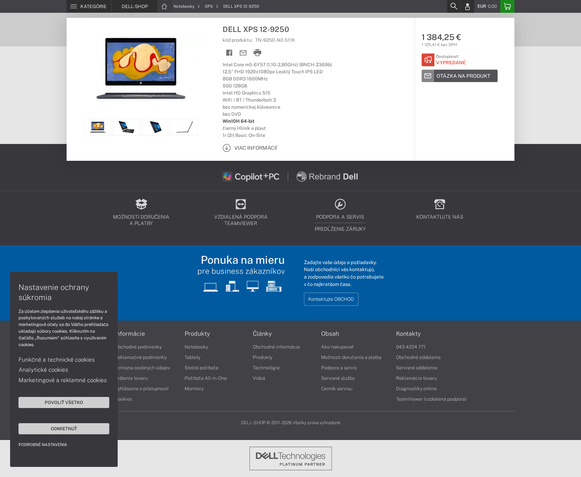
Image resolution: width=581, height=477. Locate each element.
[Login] (467, 6)
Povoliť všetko (64, 402)
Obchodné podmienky (138, 347)
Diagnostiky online (416, 388)
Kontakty (408, 334)
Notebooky (184, 6)
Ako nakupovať (337, 347)
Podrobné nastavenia (42, 444)
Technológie (266, 367)
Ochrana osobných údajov (142, 367)
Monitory (194, 388)
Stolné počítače (202, 367)
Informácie (130, 334)
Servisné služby (338, 378)
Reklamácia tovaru (416, 378)
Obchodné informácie (276, 347)
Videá (259, 378)
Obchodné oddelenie (418, 357)
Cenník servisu (336, 388)
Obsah (330, 334)
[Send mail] (243, 53)
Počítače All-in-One (206, 378)
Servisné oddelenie (416, 367)
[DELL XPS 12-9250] (141, 68)
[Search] (453, 6)
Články (262, 334)
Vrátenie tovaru (131, 378)
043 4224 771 (411, 347)
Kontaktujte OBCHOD (331, 299)
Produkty (197, 334)
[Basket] (507, 6)
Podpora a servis (339, 367)
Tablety (192, 357)
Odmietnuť (64, 428)
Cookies (123, 399)
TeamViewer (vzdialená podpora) (431, 399)
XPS (209, 6)
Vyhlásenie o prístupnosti (142, 388)
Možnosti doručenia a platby (351, 357)
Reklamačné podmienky (141, 357)
